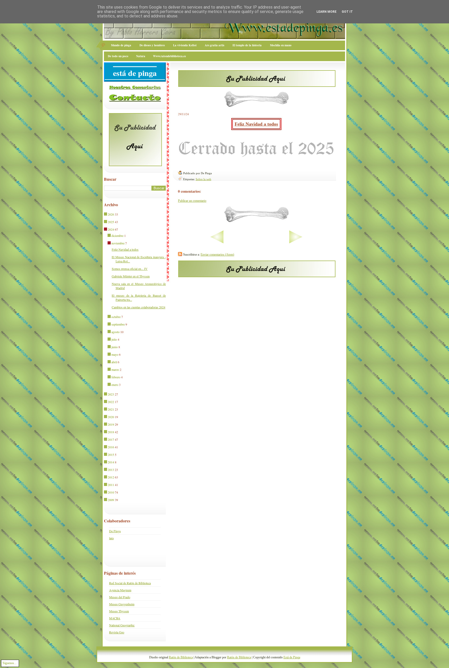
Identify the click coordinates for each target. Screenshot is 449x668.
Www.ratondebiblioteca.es (169, 56)
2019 (111, 424)
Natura (140, 56)
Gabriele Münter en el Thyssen (131, 276)
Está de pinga (135, 73)
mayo (114, 354)
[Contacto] (135, 100)
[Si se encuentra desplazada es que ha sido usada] (106, 214)
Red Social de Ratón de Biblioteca (130, 583)
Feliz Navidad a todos (256, 124)
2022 (111, 402)
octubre (116, 317)
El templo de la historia (247, 45)
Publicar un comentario (192, 201)
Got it (347, 12)
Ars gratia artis (214, 45)
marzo (115, 369)
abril (114, 362)
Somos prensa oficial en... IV (130, 269)
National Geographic (122, 625)
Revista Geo (116, 632)
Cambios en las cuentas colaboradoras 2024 (138, 307)
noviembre (117, 243)
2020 (111, 417)
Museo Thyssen (119, 611)
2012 (111, 477)
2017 (111, 439)
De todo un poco (118, 56)
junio (114, 347)
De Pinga (115, 531)
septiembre (118, 324)
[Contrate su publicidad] (257, 85)
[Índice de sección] (200, 242)
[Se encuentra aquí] (106, 229)
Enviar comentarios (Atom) (217, 254)
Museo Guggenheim (121, 604)
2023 (111, 394)
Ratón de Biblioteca (181, 657)
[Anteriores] (312, 242)
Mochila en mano (281, 45)
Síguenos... (9, 663)
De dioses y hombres (152, 45)
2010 (111, 492)
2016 (111, 447)
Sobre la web (203, 179)
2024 (111, 229)
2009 (111, 500)
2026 (111, 214)
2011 (111, 485)
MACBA (114, 618)
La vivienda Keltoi (184, 45)
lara (111, 538)
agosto (115, 332)
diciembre (117, 236)
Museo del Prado (119, 597)
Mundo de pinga (121, 45)
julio (114, 339)
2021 (111, 409)
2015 (111, 454)
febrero (115, 377)
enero (114, 384)
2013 (111, 470)
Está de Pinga (291, 657)
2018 (111, 432)
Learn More (326, 12)
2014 (111, 462)
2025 (111, 222)
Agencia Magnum (120, 590)
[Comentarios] (135, 88)
